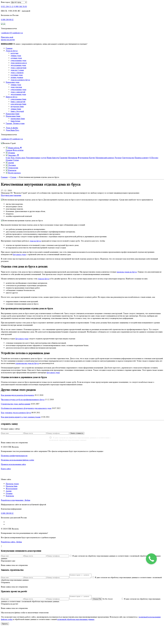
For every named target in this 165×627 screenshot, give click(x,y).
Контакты (10, 496)
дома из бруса (43, 278)
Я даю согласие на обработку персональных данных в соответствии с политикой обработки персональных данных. (80, 438)
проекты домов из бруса (127, 272)
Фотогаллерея (11, 488)
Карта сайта (6, 468)
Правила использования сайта (13, 464)
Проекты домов (12, 484)
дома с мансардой (18, 92)
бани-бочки (15, 121)
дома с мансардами (18, 67)
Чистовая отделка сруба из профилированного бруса (22, 399)
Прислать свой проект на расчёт (8, 38)
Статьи (16, 160)
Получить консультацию (11, 195)
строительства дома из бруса (27, 363)
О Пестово (153, 157)
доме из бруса (35, 241)
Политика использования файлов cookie (17, 460)
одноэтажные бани (18, 99)
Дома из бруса (12, 51)
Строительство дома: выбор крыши (15, 404)
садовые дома (16, 58)
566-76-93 (20, 6)
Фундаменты (83, 157)
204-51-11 (7, 6)
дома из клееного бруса (20, 80)
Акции (8, 491)
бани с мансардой (18, 101)
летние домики (17, 77)
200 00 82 (7, 19)
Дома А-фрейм (12, 128)
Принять (5, 624)
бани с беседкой (17, 111)
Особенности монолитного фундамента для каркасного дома (26, 408)
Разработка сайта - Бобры (11, 542)
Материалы (72, 157)
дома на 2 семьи (17, 70)
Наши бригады (53, 157)
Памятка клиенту (142, 157)
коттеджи (14, 53)
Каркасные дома (12, 82)
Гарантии (63, 157)
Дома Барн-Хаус (12, 130)
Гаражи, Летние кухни (15, 123)
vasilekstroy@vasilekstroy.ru (12, 33)
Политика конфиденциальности (14, 455)
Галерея (9, 150)
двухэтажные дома (18, 65)
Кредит (92, 157)
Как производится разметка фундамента (17, 395)
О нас (8, 157)
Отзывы (9, 160)
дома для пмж (16, 87)
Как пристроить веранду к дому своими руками (20, 417)
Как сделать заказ (18, 157)
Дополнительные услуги (36, 157)
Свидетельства (128, 157)
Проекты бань (11, 486)
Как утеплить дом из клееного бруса (16, 412)
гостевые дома (17, 75)
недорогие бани (17, 106)
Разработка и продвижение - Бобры (15, 500)
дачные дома (16, 55)
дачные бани (16, 109)
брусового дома (19, 254)
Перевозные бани (13, 116)
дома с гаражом (17, 72)
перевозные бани (18, 118)
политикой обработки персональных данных (75, 619)
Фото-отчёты (18, 150)
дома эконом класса (19, 63)
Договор (118, 157)
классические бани (18, 104)
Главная (9, 48)
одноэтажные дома (18, 60)
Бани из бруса (11, 97)
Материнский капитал (105, 157)
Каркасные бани (12, 114)
